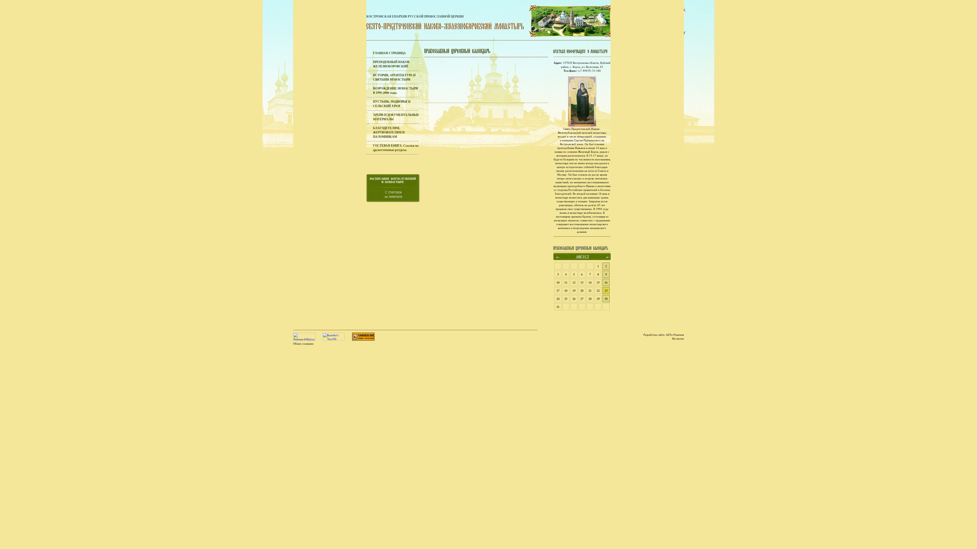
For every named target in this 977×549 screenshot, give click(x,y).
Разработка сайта (653, 335)
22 (598, 290)
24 (557, 299)
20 (581, 290)
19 (574, 290)
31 (557, 307)
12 (574, 282)
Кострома (678, 338)
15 (598, 282)
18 (565, 290)
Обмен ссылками (303, 343)
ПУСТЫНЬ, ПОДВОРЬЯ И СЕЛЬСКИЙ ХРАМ (391, 103)
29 (598, 299)
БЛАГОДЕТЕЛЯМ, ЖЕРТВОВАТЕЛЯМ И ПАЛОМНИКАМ (389, 132)
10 (557, 282)
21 (590, 290)
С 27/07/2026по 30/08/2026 (393, 194)
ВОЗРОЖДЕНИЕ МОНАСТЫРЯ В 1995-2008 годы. (395, 90)
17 (557, 290)
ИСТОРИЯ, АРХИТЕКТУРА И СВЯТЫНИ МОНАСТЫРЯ (394, 77)
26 (574, 299)
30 (606, 299)
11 (565, 282)
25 (565, 299)
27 (581, 299)
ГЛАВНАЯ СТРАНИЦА (389, 53)
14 (590, 282)
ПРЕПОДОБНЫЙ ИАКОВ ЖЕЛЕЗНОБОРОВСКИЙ (391, 64)
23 (606, 290)
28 (590, 299)
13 (581, 282)
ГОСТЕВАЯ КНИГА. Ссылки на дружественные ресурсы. (396, 147)
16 (606, 282)
